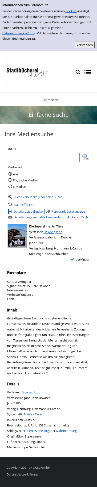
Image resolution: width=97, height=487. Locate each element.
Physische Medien (25, 180)
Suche (12, 148)
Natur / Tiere (33, 414)
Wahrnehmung (66, 431)
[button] (85, 157)
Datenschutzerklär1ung (18, 33)
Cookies (71, 11)
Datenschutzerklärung (22, 474)
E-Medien (19, 186)
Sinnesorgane (44, 431)
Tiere (30, 431)
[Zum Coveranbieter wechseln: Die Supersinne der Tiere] (17, 236)
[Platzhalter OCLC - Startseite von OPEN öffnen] (27, 72)
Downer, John (53, 232)
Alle (15, 174)
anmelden (51, 100)
